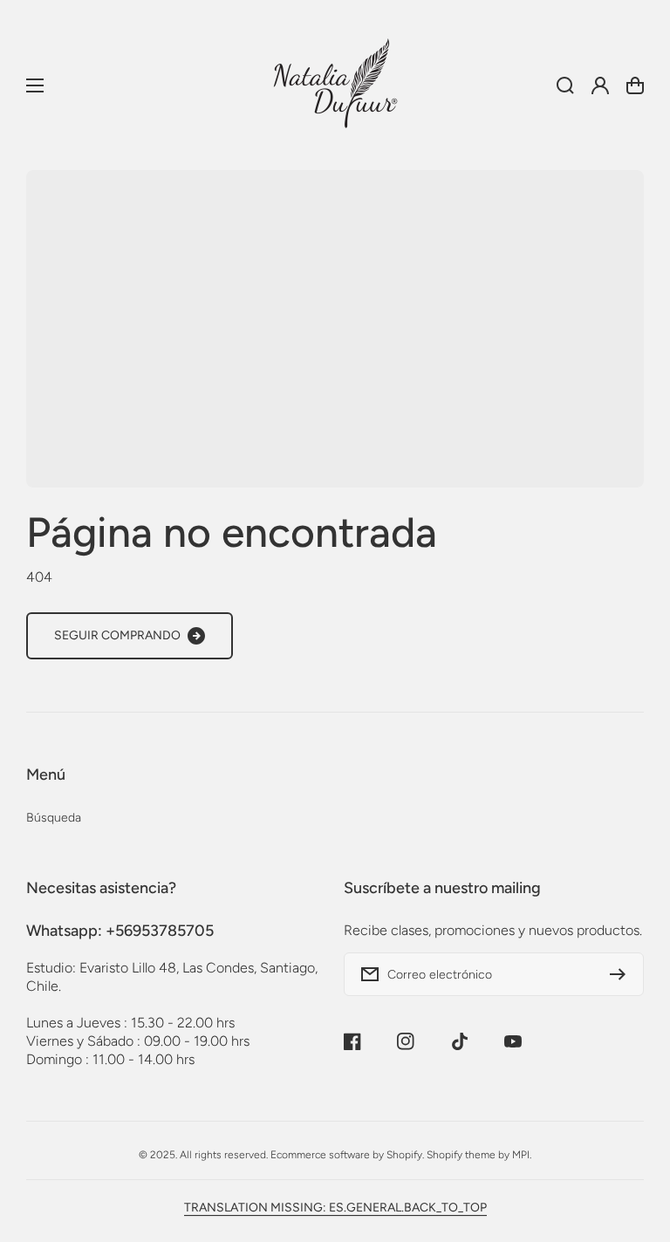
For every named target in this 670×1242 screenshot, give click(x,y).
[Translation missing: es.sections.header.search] (565, 85)
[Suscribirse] (622, 974)
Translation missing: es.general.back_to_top (335, 1207)
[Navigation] (35, 85)
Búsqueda (53, 817)
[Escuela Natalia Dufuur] (335, 85)
